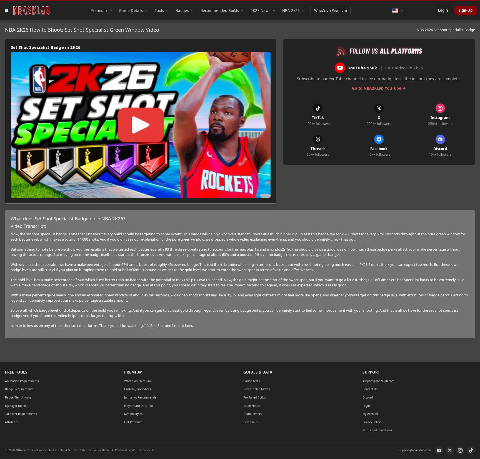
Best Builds (251, 422)
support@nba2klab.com (378, 381)
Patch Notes (251, 406)
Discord (367, 397)
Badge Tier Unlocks (18, 397)
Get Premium (133, 422)
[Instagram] (460, 450)
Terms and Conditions (377, 430)
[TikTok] (471, 450)
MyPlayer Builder (16, 406)
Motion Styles (133, 414)
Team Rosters (252, 414)
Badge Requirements (19, 389)
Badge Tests (251, 381)
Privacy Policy (371, 422)
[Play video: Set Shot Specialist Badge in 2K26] (141, 125)
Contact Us (370, 389)
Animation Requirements (22, 381)
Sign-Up (465, 10)
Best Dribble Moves (256, 389)
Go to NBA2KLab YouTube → (379, 88)
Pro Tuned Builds (254, 397)
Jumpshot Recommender (141, 397)
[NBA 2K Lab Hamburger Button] (6, 10)
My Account (370, 414)
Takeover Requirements (21, 414)
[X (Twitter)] (450, 450)
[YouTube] (439, 450)
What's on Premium (330, 10)
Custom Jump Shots (137, 389)
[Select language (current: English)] (398, 10)
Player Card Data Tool (139, 406)
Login (443, 10)
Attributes (12, 422)
